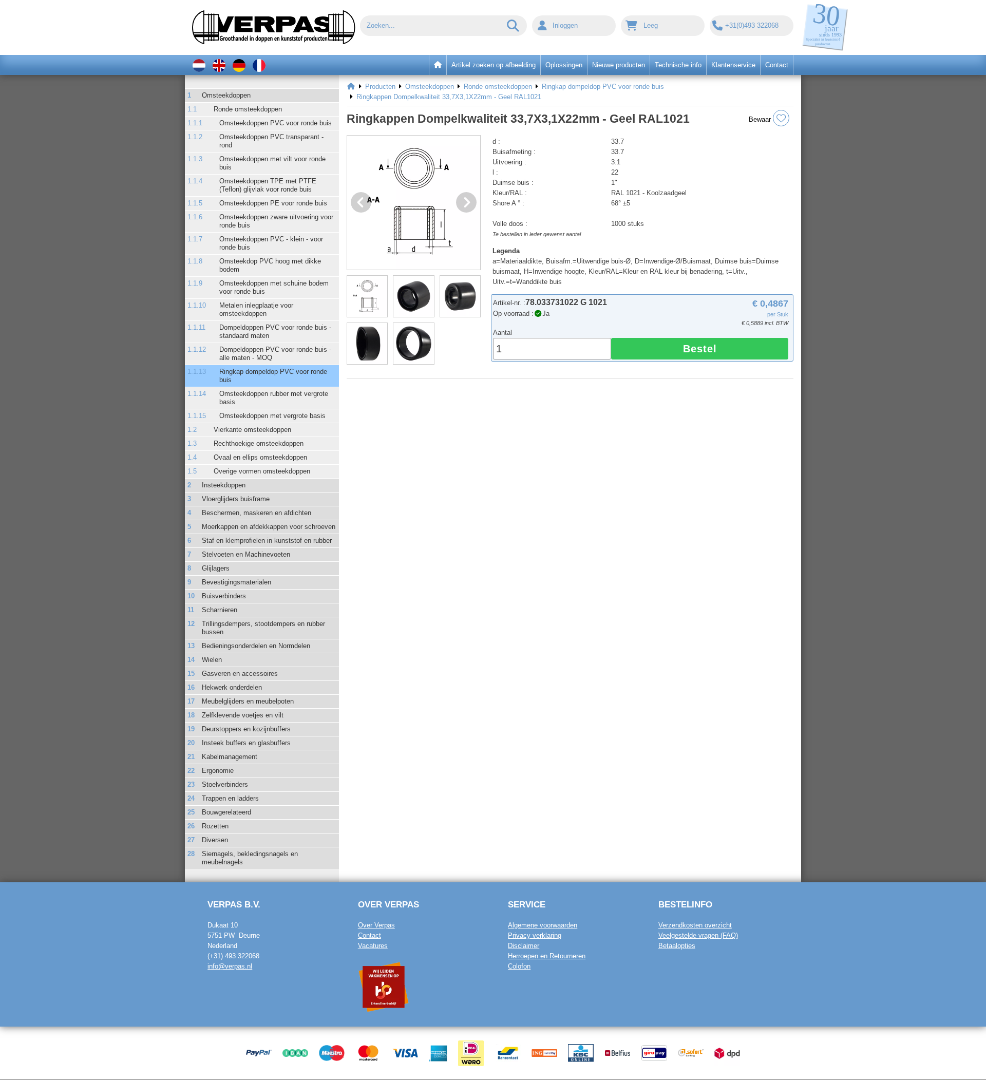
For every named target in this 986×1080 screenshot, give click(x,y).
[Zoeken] (513, 25)
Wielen (212, 660)
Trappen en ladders (230, 798)
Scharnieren (219, 610)
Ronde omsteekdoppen (248, 109)
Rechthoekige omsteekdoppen (259, 443)
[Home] (351, 87)
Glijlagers (216, 568)
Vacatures (373, 946)
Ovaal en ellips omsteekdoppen (260, 457)
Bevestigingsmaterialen (236, 582)
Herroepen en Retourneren (546, 956)
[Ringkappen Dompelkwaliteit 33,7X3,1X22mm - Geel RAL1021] (414, 202)
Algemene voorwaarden (542, 925)
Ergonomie (218, 770)
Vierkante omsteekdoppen (252, 429)
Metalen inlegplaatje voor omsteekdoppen (256, 309)
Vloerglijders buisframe (236, 499)
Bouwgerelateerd (226, 812)
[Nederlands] (199, 65)
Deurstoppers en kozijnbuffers (246, 729)
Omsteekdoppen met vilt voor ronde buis (272, 163)
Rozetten (215, 826)
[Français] (259, 65)
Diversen (215, 840)
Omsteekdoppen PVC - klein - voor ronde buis (271, 243)
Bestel (700, 348)
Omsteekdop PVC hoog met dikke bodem (270, 265)
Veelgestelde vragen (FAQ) (698, 935)
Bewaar (761, 119)
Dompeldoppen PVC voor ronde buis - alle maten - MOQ (275, 354)
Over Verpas (376, 925)
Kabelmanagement (229, 757)
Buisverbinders (224, 596)
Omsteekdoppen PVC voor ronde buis (275, 123)
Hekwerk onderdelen (232, 687)
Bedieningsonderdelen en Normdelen (256, 646)
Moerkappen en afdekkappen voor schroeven (268, 526)
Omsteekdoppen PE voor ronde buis (273, 203)
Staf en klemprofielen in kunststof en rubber (267, 540)
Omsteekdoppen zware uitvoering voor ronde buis (276, 221)
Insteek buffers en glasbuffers (246, 743)
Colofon (519, 966)
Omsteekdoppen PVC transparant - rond (271, 141)
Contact (369, 935)
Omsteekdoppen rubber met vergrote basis (273, 398)
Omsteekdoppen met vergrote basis (272, 416)
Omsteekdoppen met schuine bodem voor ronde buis (274, 287)
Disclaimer (523, 946)
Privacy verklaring (534, 935)
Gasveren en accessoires (240, 673)
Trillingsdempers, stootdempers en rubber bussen (263, 628)
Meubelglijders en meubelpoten (248, 701)
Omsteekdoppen (226, 95)
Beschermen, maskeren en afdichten (256, 513)
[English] (219, 65)
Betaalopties (676, 946)
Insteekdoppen (223, 485)
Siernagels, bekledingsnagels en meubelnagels (250, 858)
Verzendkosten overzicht (695, 925)
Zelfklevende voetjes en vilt (242, 715)
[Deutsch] (239, 65)
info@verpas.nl (229, 966)
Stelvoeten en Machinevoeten (246, 554)
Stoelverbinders (225, 784)
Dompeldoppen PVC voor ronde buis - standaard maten (275, 331)
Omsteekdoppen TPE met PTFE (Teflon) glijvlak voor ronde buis (267, 185)
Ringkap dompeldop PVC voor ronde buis (273, 376)
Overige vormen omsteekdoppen (262, 471)
